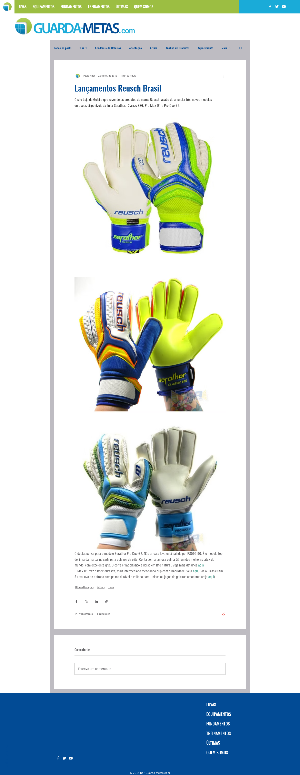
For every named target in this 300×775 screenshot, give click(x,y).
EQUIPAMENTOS (218, 714)
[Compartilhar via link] (106, 601)
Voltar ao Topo (6, 756)
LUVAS (211, 704)
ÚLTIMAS (213, 743)
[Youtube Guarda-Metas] (284, 6)
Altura (153, 48)
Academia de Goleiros (108, 48)
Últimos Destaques (84, 587)
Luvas (111, 587)
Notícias (100, 587)
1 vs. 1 (83, 48)
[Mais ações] (223, 75)
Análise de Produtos (177, 48)
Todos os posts (62, 48)
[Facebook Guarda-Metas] (270, 6)
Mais (224, 48)
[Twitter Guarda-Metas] (277, 6)
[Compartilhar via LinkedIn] (96, 601)
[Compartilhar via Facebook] (76, 601)
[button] (241, 48)
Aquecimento (205, 48)
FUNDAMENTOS (218, 724)
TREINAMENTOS (218, 733)
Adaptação (135, 48)
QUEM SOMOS (217, 752)
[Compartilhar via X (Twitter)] (86, 601)
